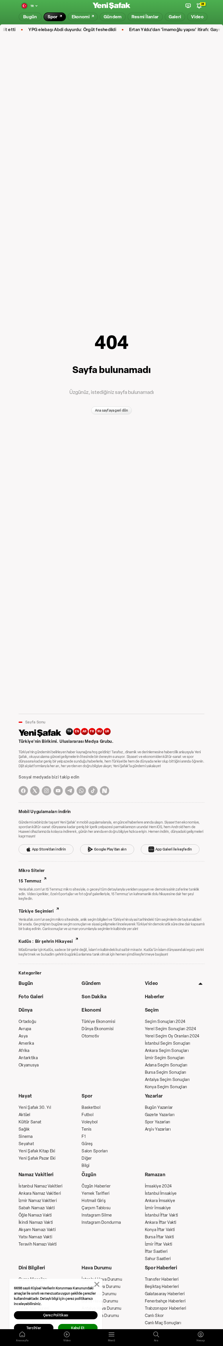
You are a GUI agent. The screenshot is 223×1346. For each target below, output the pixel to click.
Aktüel (24, 1114)
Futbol (87, 1114)
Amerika (26, 1043)
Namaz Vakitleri (36, 1174)
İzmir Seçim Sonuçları (165, 1057)
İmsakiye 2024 (158, 1186)
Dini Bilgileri (32, 1268)
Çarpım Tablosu (96, 1208)
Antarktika (28, 1057)
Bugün (26, 983)
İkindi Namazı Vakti (36, 1222)
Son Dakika (94, 997)
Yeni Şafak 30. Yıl (35, 1107)
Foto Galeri (31, 997)
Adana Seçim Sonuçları (166, 1065)
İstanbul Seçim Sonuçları (167, 1043)
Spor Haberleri (161, 1268)
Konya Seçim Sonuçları (166, 1086)
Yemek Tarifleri (95, 1193)
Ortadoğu (27, 1021)
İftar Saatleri (156, 1251)
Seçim (152, 1010)
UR (107, 731)
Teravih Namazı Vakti (38, 1244)
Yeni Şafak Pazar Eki (37, 1158)
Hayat (25, 1096)
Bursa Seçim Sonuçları (165, 1072)
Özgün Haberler (96, 1186)
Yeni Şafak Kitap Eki (37, 1151)
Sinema (26, 1136)
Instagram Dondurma (101, 1222)
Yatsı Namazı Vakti (35, 1237)
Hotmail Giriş (94, 1200)
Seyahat (26, 1143)
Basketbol (91, 1107)
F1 (84, 1136)
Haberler (154, 997)
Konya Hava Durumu (100, 1315)
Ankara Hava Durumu (101, 1286)
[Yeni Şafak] (111, 6)
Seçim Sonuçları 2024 (165, 1021)
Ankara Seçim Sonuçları (167, 1050)
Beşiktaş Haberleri (162, 1286)
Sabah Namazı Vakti (37, 1208)
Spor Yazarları (157, 1122)
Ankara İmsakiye (160, 1200)
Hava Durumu (97, 1268)
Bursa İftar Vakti (159, 1237)
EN (77, 731)
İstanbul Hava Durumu (102, 1279)
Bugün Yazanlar (159, 1107)
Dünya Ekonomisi (98, 1028)
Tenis (86, 1129)
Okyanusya (29, 1065)
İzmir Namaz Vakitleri (38, 1200)
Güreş (87, 1143)
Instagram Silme (97, 1215)
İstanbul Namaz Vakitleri (41, 1186)
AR (84, 731)
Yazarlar (154, 1096)
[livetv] (188, 6)
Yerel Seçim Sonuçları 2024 (170, 1028)
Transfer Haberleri (162, 1279)
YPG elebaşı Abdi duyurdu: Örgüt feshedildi (62, 29)
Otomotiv (90, 1036)
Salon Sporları (95, 1151)
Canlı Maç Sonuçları (163, 1322)
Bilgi (85, 1165)
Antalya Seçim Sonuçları (167, 1079)
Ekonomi (91, 1010)
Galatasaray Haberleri (165, 1293)
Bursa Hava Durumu (100, 1301)
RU (100, 731)
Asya (23, 1036)
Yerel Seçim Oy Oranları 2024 (172, 1036)
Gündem (91, 983)
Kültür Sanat (30, 1122)
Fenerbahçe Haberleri (165, 1301)
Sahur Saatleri (158, 1258)
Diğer (87, 1158)
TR (69, 731)
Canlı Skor (154, 1315)
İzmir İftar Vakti (158, 1244)
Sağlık (24, 1129)
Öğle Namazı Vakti (35, 1215)
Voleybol (90, 1122)
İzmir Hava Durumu (99, 1293)
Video (151, 983)
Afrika (24, 1050)
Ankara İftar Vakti (161, 1222)
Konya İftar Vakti (160, 1229)
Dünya (26, 1010)
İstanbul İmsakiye (161, 1193)
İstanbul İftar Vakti (161, 1215)
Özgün (89, 1174)
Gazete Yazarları (160, 1114)
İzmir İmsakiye (158, 1208)
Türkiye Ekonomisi (98, 1021)
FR (92, 731)
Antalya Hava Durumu (101, 1308)
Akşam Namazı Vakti (37, 1229)
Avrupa (25, 1028)
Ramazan (155, 1174)
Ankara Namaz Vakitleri (40, 1193)
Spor (87, 1096)
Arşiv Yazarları (158, 1129)
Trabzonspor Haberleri (165, 1308)
